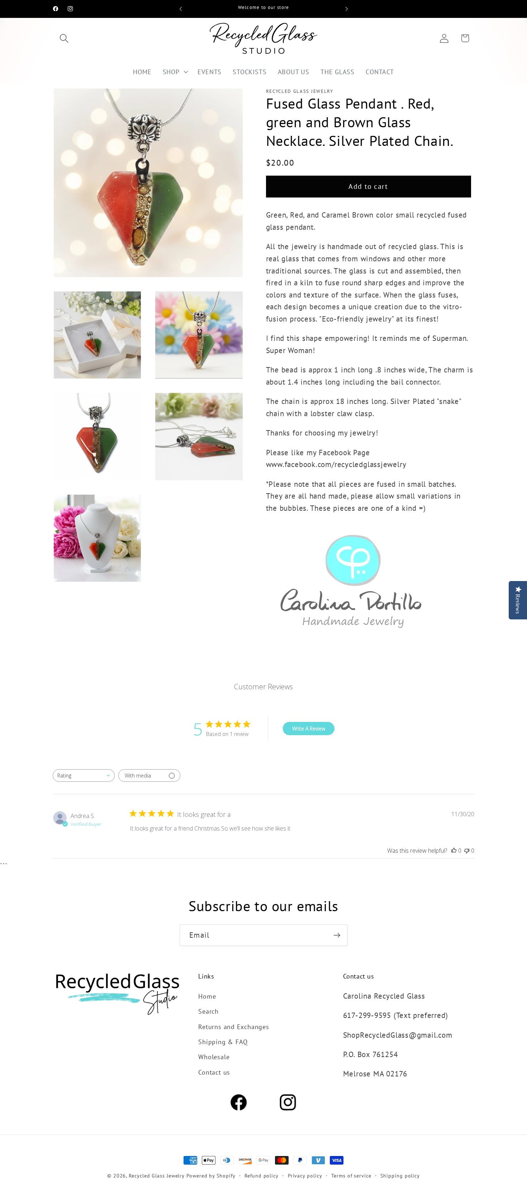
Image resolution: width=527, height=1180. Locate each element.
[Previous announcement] (181, 9)
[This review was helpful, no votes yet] (453, 851)
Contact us (214, 1071)
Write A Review (308, 728)
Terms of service (351, 1175)
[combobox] (84, 775)
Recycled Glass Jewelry (157, 1175)
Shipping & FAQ (223, 1041)
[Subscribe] (337, 935)
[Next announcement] (347, 9)
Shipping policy (400, 1175)
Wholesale (213, 1056)
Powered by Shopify (210, 1175)
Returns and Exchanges (233, 1026)
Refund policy (261, 1175)
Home (207, 995)
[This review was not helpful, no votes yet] (466, 851)
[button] (64, 38)
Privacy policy (305, 1175)
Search (208, 1011)
